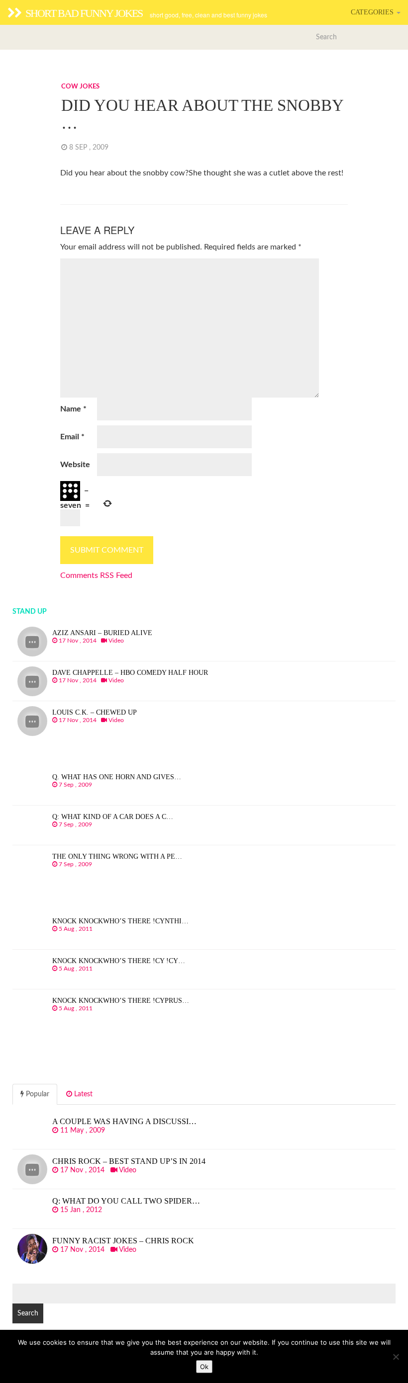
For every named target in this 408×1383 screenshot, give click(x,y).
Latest (82, 1094)
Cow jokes (80, 86)
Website (75, 465)
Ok (204, 1367)
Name (73, 409)
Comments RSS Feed (96, 575)
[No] (396, 1357)
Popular (36, 1094)
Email (72, 437)
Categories (373, 12)
